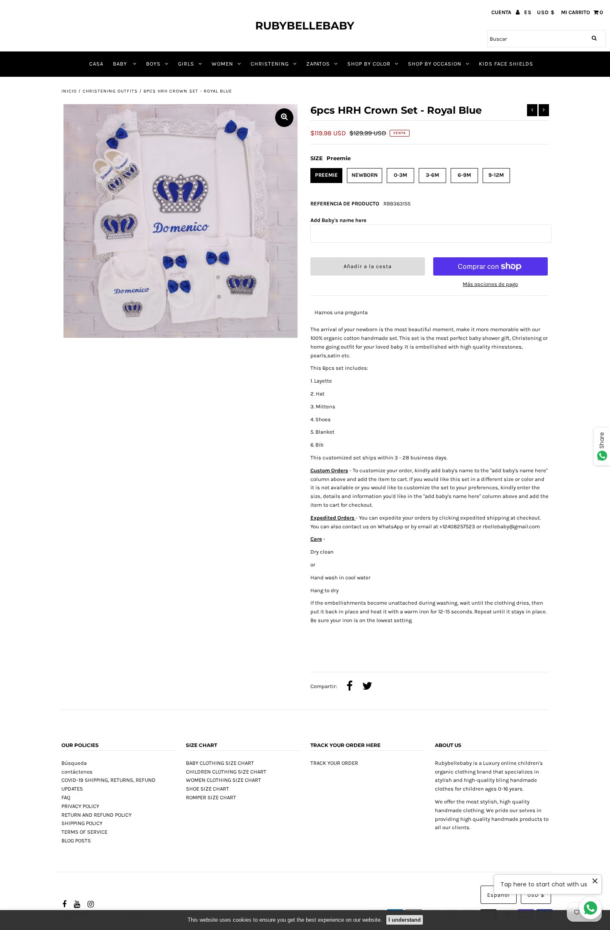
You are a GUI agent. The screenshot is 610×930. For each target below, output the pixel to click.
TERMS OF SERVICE (84, 832)
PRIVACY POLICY (80, 806)
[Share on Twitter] (367, 687)
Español (498, 895)
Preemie (326, 175)
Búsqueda (74, 763)
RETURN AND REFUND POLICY (96, 815)
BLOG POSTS (76, 840)
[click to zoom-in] (284, 117)
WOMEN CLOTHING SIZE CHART (223, 780)
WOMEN (222, 64)
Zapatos (318, 64)
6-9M (464, 175)
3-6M (432, 175)
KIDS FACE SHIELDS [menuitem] (506, 64)
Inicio (69, 91)
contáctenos (77, 772)
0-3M (400, 175)
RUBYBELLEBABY (304, 25)
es (528, 12)
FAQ (65, 797)
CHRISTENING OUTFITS (110, 91)
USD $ (546, 12)
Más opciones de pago (490, 284)
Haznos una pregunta (341, 312)
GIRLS (186, 64)
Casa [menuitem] (96, 64)
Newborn (364, 175)
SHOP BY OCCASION (434, 64)
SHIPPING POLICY (81, 823)
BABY (121, 64)
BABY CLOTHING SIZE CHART (220, 763)
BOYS (153, 64)
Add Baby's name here (338, 220)
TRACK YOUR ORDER (334, 763)
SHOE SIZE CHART (207, 789)
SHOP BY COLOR (368, 64)
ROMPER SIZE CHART (211, 797)
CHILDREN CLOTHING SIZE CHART (226, 772)
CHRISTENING (270, 64)
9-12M (496, 175)
